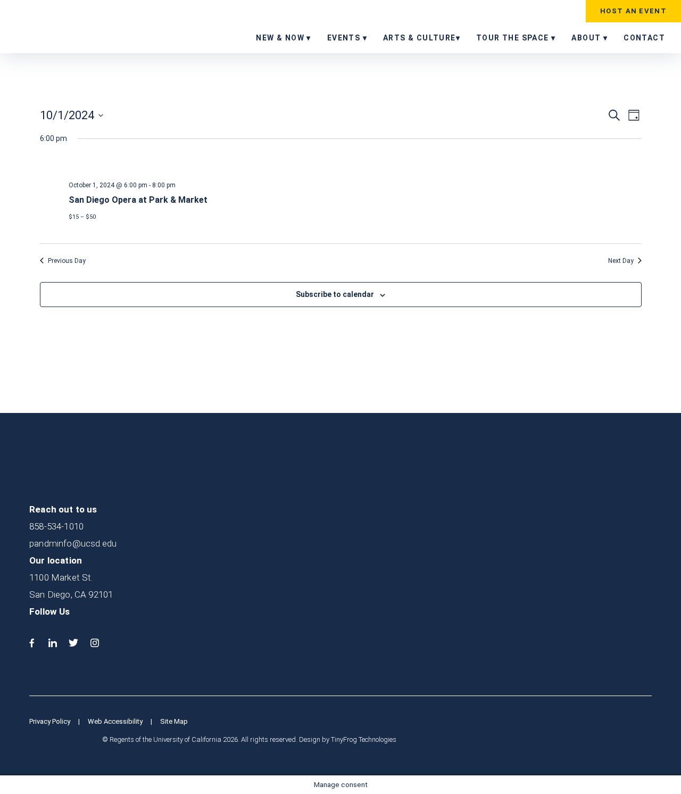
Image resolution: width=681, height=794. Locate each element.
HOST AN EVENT (633, 11)
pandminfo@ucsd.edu (73, 543)
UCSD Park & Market (77, 26)
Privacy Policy (49, 721)
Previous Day (67, 260)
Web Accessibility (115, 721)
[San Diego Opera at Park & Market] (355, 163)
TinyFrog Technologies (363, 739)
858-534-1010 (56, 526)
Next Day (621, 260)
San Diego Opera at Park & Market (138, 200)
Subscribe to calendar (335, 294)
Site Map (174, 721)
